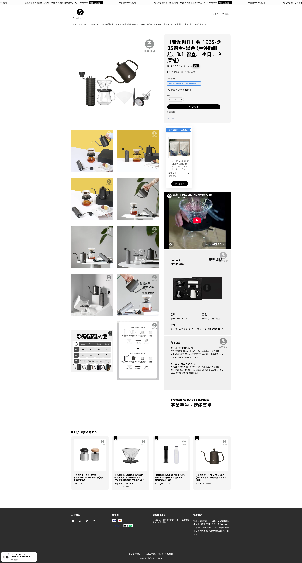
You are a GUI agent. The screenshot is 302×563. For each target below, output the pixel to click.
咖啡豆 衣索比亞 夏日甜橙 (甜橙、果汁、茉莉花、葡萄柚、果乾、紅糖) (180, 165)
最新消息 (82, 24)
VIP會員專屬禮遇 (106, 24)
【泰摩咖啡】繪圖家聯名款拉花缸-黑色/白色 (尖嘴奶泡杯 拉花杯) (21, 556)
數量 (168, 95)
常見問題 (188, 24)
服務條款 (143, 558)
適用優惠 (171, 78)
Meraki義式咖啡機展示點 (151, 24)
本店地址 (178, 24)
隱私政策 (151, 558)
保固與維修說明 (200, 24)
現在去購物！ (71, 2)
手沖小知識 (168, 24)
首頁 (74, 24)
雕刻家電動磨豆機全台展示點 (127, 24)
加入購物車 (194, 106)
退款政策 (159, 558)
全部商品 (92, 24)
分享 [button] (172, 118)
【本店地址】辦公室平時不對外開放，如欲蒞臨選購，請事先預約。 (171, 521)
